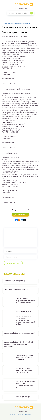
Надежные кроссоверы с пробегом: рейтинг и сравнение (25, 357)
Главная (12, 414)
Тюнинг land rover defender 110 (16, 289)
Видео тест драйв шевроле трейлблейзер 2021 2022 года (25, 370)
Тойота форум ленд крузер (14, 281)
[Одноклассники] (19, 220)
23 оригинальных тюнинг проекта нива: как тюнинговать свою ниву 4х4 (25, 385)
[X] (24, 220)
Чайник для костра (23, 396)
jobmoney (23, 4)
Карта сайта (20, 414)
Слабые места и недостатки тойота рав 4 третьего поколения (25, 301)
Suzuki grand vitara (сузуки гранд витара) (19, 333)
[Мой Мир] (22, 220)
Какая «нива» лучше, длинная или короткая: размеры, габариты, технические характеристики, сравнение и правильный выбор (25, 318)
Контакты (28, 414)
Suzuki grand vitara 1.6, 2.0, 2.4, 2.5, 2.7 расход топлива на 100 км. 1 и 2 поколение (18, 344)
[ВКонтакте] (16, 220)
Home (5, 23)
